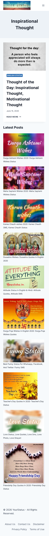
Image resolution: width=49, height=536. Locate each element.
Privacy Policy (19, 529)
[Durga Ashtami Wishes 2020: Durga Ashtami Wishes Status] (24, 144)
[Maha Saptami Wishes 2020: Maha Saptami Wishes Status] (24, 177)
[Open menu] (43, 5)
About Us (10, 524)
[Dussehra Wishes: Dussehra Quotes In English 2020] (24, 244)
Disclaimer (38, 524)
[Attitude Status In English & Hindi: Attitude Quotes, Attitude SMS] (24, 277)
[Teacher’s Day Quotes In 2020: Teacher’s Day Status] (24, 386)
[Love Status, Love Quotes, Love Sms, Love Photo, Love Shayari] (24, 421)
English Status (14, 75)
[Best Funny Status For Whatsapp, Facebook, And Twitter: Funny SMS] (24, 350)
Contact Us (24, 524)
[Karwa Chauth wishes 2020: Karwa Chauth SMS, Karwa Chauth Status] (24, 210)
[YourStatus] (16, 5)
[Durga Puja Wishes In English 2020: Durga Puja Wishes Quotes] (24, 314)
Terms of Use (37, 529)
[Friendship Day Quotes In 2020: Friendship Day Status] (24, 463)
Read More (14, 117)
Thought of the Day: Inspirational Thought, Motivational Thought (23, 93)
